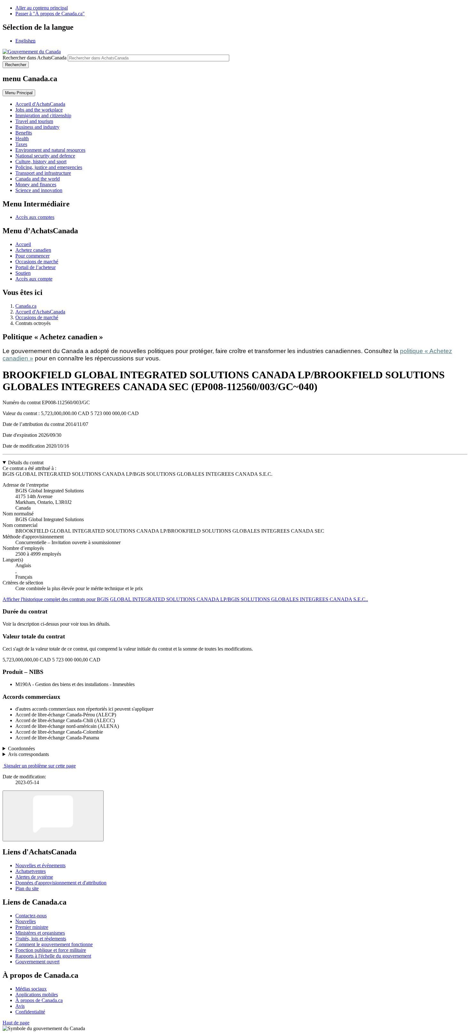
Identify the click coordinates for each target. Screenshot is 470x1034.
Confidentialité (30, 1012)
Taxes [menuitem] (21, 144)
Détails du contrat (25, 462)
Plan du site (27, 888)
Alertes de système (34, 877)
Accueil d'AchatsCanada (40, 311)
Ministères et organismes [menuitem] (40, 933)
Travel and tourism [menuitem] (34, 121)
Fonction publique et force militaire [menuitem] (50, 950)
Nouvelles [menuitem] (25, 921)
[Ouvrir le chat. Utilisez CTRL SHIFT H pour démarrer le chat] (53, 816)
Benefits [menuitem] (23, 132)
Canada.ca (25, 306)
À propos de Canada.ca (39, 1000)
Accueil (23, 244)
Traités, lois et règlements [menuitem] (40, 938)
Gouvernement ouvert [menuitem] (37, 961)
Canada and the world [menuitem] (37, 178)
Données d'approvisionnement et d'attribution (60, 882)
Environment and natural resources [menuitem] (50, 150)
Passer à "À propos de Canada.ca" (50, 13)
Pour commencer (32, 255)
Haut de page (16, 1022)
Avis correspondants (28, 754)
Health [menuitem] (22, 138)
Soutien (23, 273)
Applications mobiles (36, 994)
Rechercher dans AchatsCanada (35, 57)
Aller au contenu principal (41, 8)
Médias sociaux (31, 989)
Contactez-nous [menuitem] (31, 915)
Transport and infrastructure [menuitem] (43, 173)
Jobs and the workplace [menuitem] (39, 109)
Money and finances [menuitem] (35, 184)
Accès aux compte (33, 279)
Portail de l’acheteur (35, 267)
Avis (20, 1006)
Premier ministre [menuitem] (31, 927)
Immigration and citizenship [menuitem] (43, 115)
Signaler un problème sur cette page (40, 765)
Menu (19, 92)
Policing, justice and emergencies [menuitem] (48, 167)
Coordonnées (21, 748)
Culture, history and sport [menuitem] (41, 161)
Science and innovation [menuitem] (38, 190)
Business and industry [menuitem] (37, 127)
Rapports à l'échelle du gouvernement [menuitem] (53, 956)
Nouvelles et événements (40, 865)
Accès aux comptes (34, 217)
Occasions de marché (36, 261)
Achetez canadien (33, 250)
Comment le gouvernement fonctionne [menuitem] (54, 944)
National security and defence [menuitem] (45, 155)
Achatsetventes (30, 871)
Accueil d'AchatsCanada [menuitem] (40, 104)
